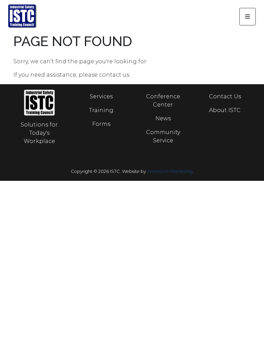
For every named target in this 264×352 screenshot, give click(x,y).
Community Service (163, 136)
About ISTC (225, 110)
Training (101, 110)
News (163, 118)
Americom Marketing (169, 171)
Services (101, 96)
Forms (101, 124)
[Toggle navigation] (247, 16)
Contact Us (225, 96)
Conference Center (163, 100)
